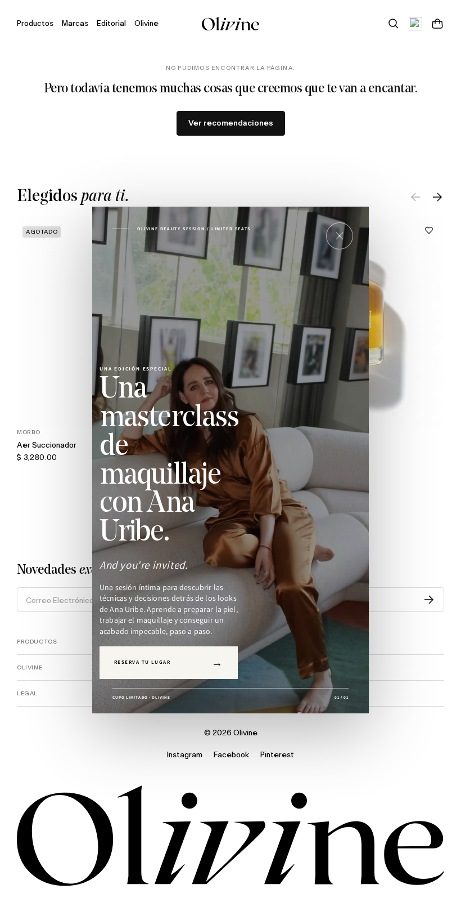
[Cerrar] (339, 235)
